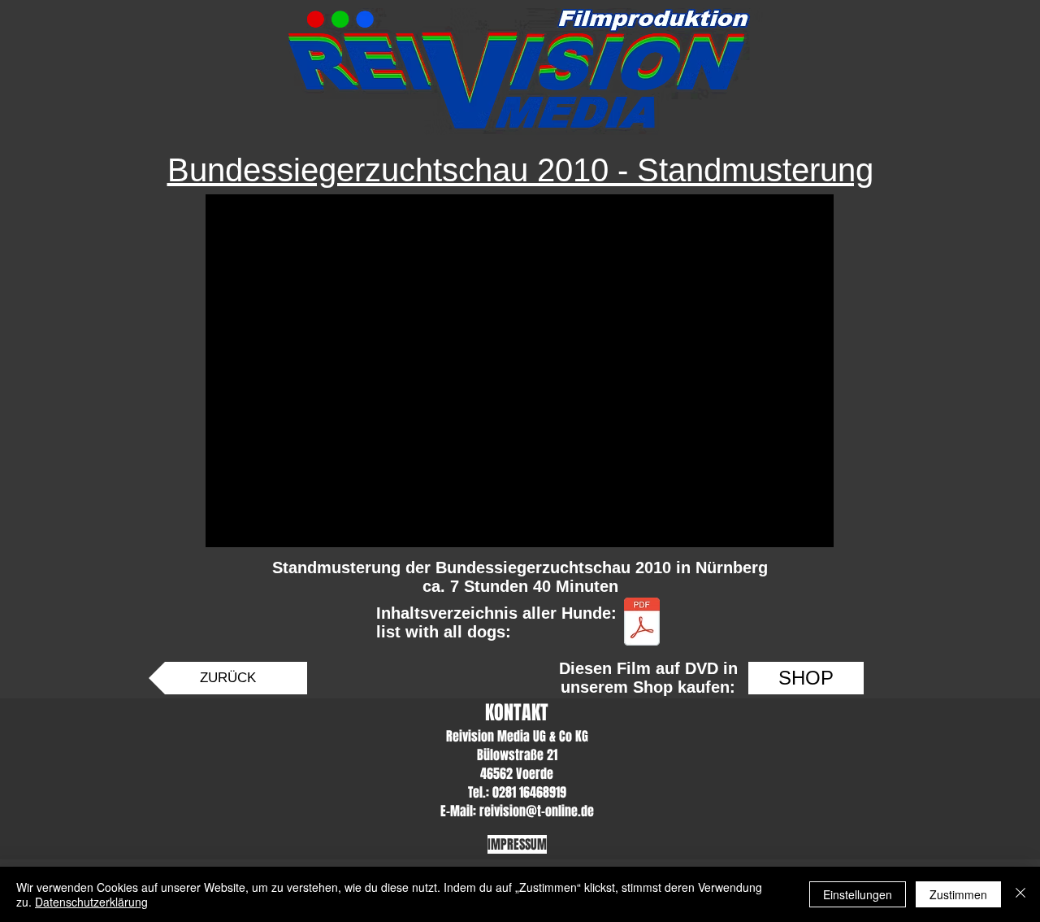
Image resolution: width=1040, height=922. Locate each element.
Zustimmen (958, 894)
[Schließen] (1020, 894)
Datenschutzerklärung (91, 902)
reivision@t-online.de (536, 811)
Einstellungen (857, 894)
